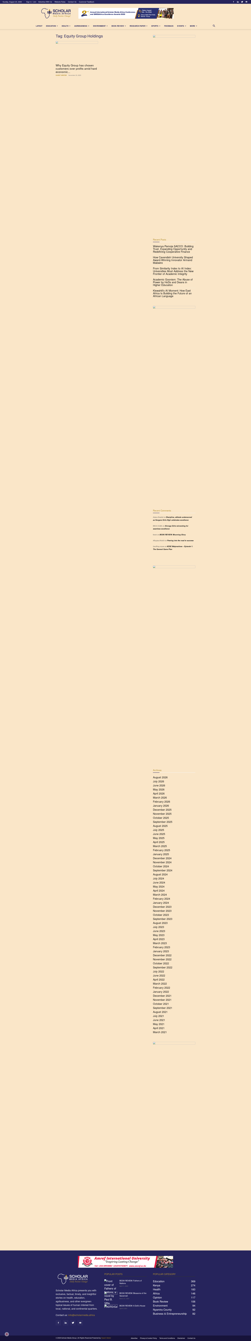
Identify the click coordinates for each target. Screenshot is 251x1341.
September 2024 (162, 870)
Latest (39, 26)
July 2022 (158, 971)
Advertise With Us (45, 2)
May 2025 (158, 838)
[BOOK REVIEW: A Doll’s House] (110, 1308)
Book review (118, 26)
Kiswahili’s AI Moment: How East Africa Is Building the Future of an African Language (172, 293)
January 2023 (161, 951)
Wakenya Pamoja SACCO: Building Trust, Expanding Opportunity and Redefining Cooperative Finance (173, 249)
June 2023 (159, 931)
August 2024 (160, 874)
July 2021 (158, 1016)
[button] (214, 26)
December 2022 (162, 955)
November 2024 (162, 862)
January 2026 (161, 805)
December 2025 (162, 809)
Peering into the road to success (180, 540)
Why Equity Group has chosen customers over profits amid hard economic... (76, 68)
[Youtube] (246, 2)
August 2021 (160, 1012)
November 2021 (162, 1000)
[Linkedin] (238, 2)
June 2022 (159, 975)
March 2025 (160, 846)
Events (180, 26)
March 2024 (160, 894)
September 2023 (162, 919)
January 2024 (161, 902)
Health (65, 26)
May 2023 (158, 935)
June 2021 (159, 1020)
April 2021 (159, 1028)
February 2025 (161, 850)
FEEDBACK (168, 26)
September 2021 (162, 1008)
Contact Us (72, 2)
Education (51, 26)
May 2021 (158, 1024)
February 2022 (161, 987)
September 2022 (162, 967)
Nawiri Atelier (106, 1338)
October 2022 (161, 963)
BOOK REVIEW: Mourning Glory (173, 534)
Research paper (137, 26)
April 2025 (159, 842)
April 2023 (159, 939)
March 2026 (160, 797)
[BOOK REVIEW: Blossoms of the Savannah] (110, 1296)
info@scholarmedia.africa (81, 1315)
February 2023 (161, 947)
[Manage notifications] (7, 1334)
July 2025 (158, 830)
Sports (154, 26)
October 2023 (161, 915)
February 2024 (161, 898)
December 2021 (162, 995)
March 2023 (160, 943)
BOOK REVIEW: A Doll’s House (132, 1305)
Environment (99, 26)
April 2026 (159, 793)
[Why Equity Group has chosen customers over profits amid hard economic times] (77, 51)
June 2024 (159, 882)
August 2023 (160, 923)
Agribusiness (80, 26)
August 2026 (160, 777)
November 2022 (162, 959)
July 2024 (158, 878)
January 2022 (161, 991)
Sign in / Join (31, 2)
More (192, 26)
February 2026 (161, 801)
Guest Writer (61, 75)
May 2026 (158, 789)
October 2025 (161, 818)
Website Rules (60, 2)
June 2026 (159, 785)
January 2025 (161, 854)
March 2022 (160, 983)
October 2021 (161, 1004)
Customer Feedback (86, 2)
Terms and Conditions (167, 1338)
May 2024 (158, 886)
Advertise (134, 1338)
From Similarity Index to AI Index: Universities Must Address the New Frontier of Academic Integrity (173, 271)
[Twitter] (242, 2)
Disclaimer (181, 1338)
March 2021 (160, 1032)
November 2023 (162, 911)
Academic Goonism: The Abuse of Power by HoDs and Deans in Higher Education (173, 282)
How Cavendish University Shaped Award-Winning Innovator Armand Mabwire (173, 260)
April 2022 (159, 979)
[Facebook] (233, 2)
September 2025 (162, 822)
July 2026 (158, 781)
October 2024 (161, 866)
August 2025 (160, 826)
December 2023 (162, 907)
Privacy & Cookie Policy (148, 1338)
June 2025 (159, 834)
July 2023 (158, 927)
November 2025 (162, 814)
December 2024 (162, 858)
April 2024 (159, 890)
